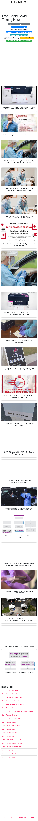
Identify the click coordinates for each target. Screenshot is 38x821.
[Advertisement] (19, 64)
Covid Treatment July (8, 736)
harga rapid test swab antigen (19, 29)
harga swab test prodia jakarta (19, 35)
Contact (12, 817)
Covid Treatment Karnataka (10, 708)
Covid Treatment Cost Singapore (11, 718)
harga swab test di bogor (19, 27)
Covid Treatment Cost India (10, 732)
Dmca (5, 817)
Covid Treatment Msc (8, 757)
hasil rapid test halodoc (27, 38)
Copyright (31, 817)
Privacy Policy (22, 817)
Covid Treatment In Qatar (9, 715)
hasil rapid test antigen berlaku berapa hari (19, 41)
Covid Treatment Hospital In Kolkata (12, 697)
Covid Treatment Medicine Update (12, 743)
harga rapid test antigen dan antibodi (19, 24)
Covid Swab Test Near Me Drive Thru (13, 704)
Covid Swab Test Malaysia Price (11, 740)
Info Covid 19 (18, 1)
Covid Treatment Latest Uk (10, 694)
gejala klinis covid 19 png (11, 38)
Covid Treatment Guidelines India (12, 747)
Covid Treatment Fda (8, 729)
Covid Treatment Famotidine (10, 690)
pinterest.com (12, 682)
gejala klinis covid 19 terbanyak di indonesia (19, 32)
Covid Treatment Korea (9, 722)
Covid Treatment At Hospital (10, 701)
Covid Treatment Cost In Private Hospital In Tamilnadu (18, 711)
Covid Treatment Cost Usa (10, 754)
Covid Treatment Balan (9, 750)
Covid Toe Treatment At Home (11, 725)
